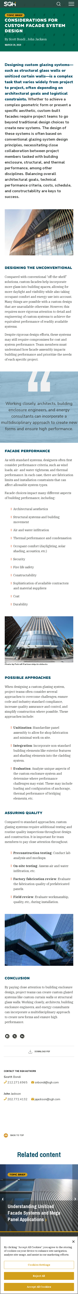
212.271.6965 (17, 1082)
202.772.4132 (17, 1099)
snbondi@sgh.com (46, 1082)
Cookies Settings (39, 1264)
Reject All (39, 1276)
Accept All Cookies (39, 1286)
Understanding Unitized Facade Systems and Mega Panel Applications (34, 1213)
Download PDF (42, 1051)
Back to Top (17, 1135)
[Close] (73, 1241)
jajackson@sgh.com (47, 1099)
